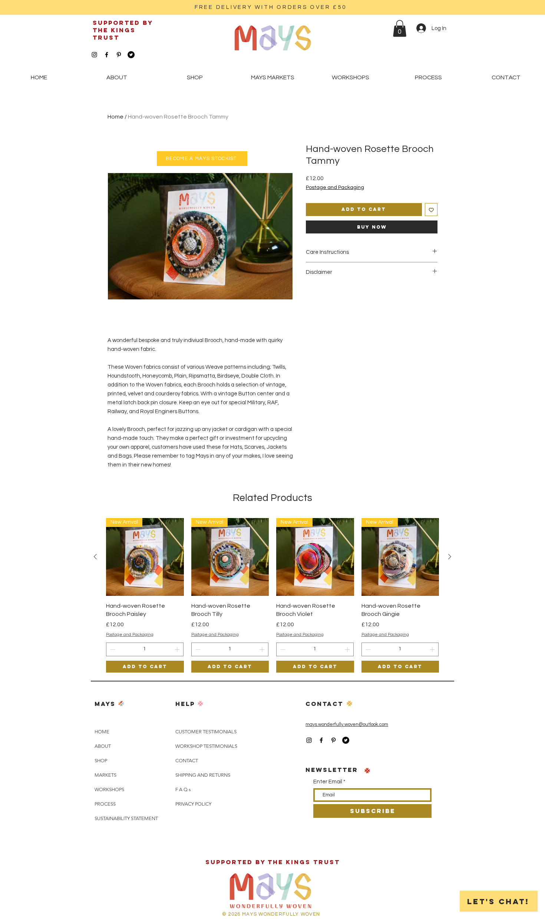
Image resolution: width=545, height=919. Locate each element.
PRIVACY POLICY (193, 804)
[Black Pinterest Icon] (118, 54)
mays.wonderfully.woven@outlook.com (346, 724)
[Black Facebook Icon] (106, 54)
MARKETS (105, 775)
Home (115, 117)
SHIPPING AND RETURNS (202, 775)
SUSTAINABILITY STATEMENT (126, 818)
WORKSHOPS (109, 789)
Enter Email (327, 781)
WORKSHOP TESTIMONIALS (206, 746)
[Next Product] (449, 556)
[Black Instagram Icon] (94, 54)
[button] (400, 28)
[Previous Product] (95, 556)
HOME (102, 731)
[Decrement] (111, 649)
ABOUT (103, 746)
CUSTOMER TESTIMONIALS (206, 731)
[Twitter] (131, 54)
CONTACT (186, 760)
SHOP (101, 760)
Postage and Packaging (335, 187)
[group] (272, 595)
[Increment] (177, 649)
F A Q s (183, 789)
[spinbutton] (144, 649)
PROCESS (105, 804)
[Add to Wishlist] (431, 209)
